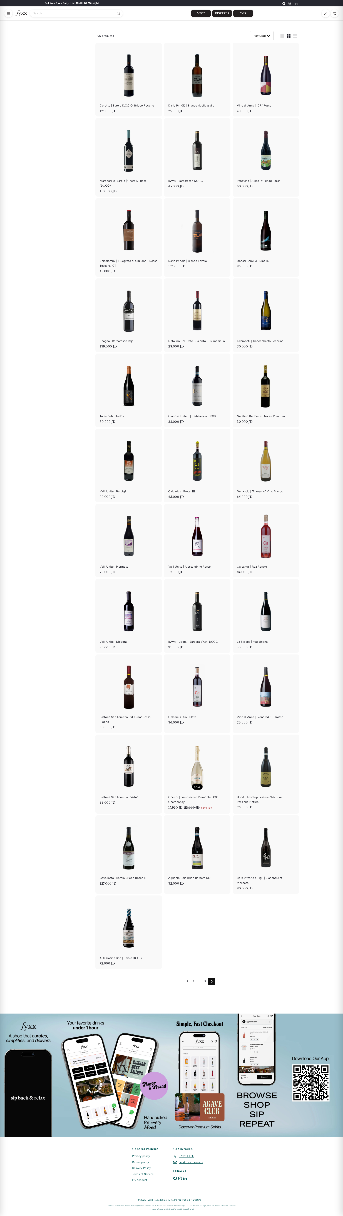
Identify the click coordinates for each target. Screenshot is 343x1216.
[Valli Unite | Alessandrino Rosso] (197, 541)
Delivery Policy (141, 1168)
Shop (201, 13)
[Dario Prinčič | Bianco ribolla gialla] (197, 79)
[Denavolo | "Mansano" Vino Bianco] (265, 465)
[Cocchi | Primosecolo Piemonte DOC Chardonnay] (197, 774)
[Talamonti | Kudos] (128, 390)
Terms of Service (143, 1174)
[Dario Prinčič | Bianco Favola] (197, 235)
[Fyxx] (21, 13)
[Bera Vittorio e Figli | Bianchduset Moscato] (265, 854)
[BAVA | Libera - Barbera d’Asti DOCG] (197, 616)
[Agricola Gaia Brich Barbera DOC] (197, 852)
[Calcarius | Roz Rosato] (265, 541)
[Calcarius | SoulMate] (197, 691)
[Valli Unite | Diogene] (128, 616)
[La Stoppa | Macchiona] (265, 616)
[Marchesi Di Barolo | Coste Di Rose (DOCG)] (128, 157)
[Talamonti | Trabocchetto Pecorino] (265, 315)
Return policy (140, 1162)
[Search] (118, 13)
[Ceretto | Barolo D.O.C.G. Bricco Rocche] (128, 79)
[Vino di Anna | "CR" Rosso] (265, 79)
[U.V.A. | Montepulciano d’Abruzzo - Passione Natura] (265, 774)
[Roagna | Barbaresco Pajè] (128, 315)
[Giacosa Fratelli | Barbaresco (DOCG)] (197, 390)
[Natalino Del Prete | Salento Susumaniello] (197, 315)
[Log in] (326, 13)
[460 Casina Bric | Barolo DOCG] (128, 932)
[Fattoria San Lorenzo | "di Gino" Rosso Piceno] (128, 693)
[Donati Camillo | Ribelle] (265, 235)
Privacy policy (141, 1156)
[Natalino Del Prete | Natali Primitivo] (265, 390)
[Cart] (334, 13)
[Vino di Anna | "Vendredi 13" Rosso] (265, 691)
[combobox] (76, 13)
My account (139, 1180)
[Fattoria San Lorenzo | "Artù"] (128, 771)
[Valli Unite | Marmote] (128, 541)
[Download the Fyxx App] (171, 1075)
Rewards (222, 13)
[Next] (211, 981)
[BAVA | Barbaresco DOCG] (197, 155)
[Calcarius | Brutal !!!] (197, 465)
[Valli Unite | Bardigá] (128, 465)
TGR (243, 13)
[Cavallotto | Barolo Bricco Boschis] (128, 852)
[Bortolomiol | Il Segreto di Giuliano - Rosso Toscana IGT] (128, 237)
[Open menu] (8, 13)
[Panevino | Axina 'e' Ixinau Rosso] (265, 155)
